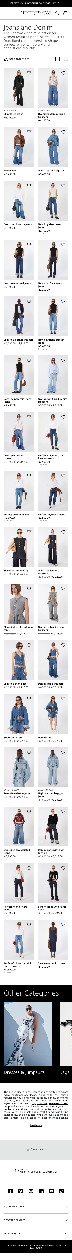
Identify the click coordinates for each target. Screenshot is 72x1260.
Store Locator (38, 1149)
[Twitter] (20, 1191)
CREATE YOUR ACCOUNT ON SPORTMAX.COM (36, 3)
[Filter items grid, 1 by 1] (66, 59)
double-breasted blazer (17, 1109)
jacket (61, 1106)
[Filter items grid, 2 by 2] (57, 59)
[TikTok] (61, 1191)
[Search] (57, 13)
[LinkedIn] (41, 1191)
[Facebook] (10, 1191)
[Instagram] (31, 1191)
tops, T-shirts (39, 1103)
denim (12, 1092)
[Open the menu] (6, 13)
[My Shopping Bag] (65, 13)
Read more (36, 1125)
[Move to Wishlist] (29, 73)
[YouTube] (51, 1191)
